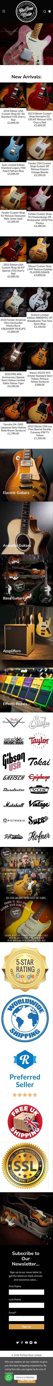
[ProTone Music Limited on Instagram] (30, 1343)
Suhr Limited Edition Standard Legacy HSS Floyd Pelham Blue (13, 168)
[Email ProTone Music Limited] (35, 1343)
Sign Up (26, 1326)
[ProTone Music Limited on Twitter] (17, 1343)
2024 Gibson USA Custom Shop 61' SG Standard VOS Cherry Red (13, 115)
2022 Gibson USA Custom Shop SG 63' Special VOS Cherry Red (13, 269)
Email (12, 1312)
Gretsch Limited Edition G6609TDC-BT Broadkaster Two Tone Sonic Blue (39, 319)
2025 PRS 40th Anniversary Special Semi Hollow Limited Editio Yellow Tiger (13, 379)
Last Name (15, 1299)
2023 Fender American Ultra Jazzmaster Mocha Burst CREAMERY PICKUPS (13, 324)
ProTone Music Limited (30, 1355)
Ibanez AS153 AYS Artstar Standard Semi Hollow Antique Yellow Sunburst (39, 377)
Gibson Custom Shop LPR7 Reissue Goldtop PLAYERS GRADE (39, 269)
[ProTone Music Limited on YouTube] (26, 1343)
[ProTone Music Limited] (26, 12)
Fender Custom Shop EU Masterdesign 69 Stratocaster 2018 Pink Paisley (40, 218)
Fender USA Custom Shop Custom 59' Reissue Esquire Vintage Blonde (39, 168)
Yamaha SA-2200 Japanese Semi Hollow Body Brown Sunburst (13, 427)
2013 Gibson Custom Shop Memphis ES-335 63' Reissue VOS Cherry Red (40, 118)
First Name (15, 1286)
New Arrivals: (26, 77)
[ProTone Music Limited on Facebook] (21, 1343)
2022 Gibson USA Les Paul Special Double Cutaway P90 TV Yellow (40, 431)
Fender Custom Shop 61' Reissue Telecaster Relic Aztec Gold (13, 215)
